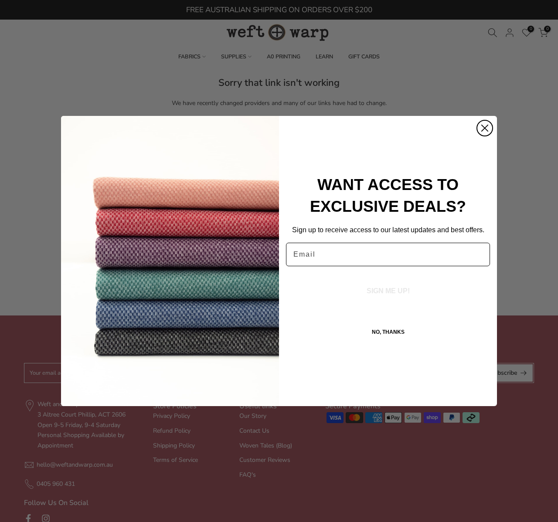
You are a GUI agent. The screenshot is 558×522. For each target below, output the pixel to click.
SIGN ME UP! (388, 291)
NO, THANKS (388, 332)
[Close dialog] (485, 128)
